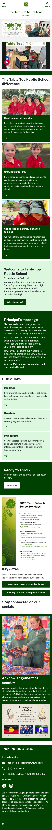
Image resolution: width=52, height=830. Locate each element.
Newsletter (10, 413)
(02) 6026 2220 (16, 768)
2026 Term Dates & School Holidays (26, 584)
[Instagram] (11, 787)
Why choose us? (15, 302)
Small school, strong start (18, 118)
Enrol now (12, 485)
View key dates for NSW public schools (26, 592)
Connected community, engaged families (22, 230)
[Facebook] (4, 787)
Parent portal (11, 435)
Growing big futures (15, 172)
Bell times (9, 388)
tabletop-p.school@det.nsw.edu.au (25, 763)
